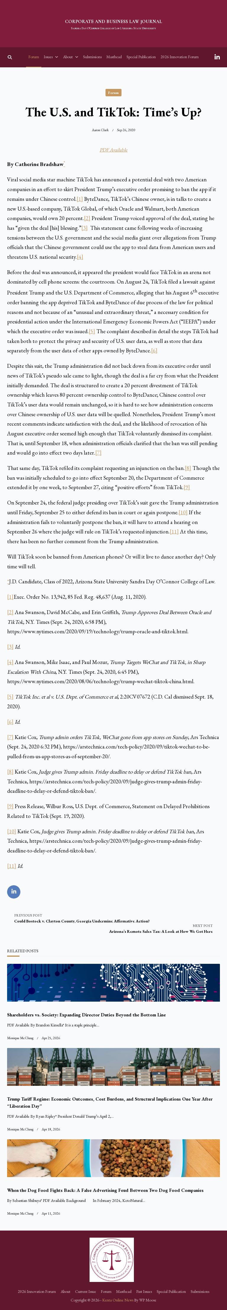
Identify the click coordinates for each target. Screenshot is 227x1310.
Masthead (114, 56)
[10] (183, 512)
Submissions (92, 56)
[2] (87, 218)
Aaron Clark (100, 130)
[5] (92, 331)
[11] (174, 531)
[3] (84, 228)
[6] (154, 350)
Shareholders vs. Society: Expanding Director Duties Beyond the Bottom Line (86, 1015)
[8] (188, 468)
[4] (80, 257)
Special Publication (141, 56)
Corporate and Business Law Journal (113, 22)
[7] (98, 452)
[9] (187, 487)
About (68, 56)
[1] (80, 199)
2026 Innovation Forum (179, 56)
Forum (33, 56)
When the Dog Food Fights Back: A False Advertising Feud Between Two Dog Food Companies (105, 1190)
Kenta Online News (117, 1300)
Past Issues (144, 1291)
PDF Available (113, 150)
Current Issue (85, 1291)
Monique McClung (20, 1038)
